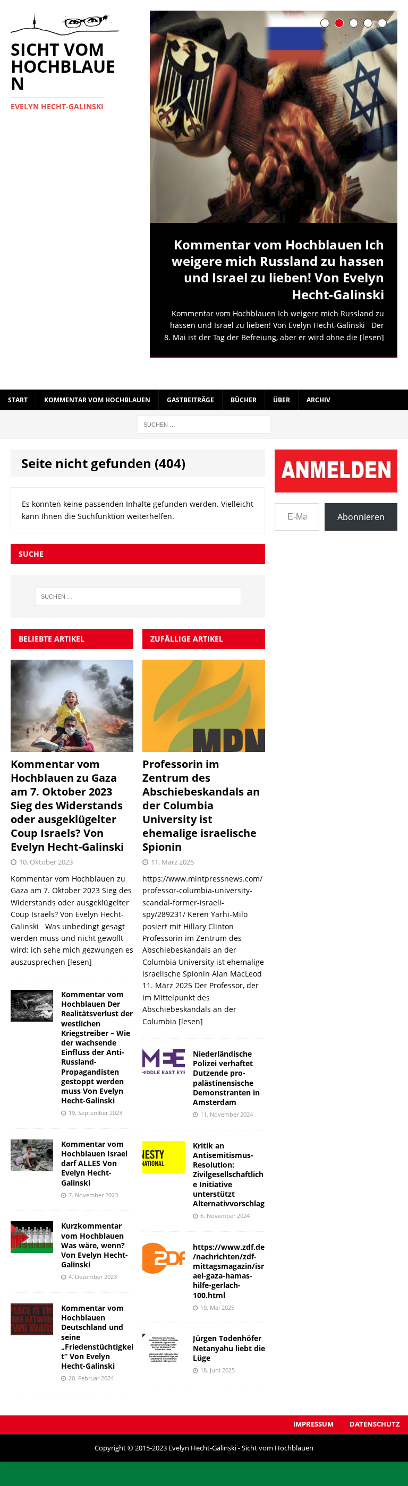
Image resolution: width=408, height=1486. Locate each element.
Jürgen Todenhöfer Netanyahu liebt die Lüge (229, 1327)
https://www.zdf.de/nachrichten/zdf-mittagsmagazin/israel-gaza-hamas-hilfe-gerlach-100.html (229, 1250)
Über (281, 379)
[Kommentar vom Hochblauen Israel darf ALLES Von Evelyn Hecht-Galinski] (32, 1144)
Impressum (313, 1403)
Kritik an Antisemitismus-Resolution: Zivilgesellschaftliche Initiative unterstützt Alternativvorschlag (229, 1154)
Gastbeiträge (190, 379)
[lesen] (372, 337)
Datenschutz (375, 1403)
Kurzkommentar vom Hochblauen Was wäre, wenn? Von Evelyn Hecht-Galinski (94, 1224)
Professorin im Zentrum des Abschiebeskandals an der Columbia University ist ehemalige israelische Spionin (201, 784)
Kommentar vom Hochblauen (97, 379)
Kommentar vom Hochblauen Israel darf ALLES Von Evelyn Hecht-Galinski (94, 1142)
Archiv (318, 379)
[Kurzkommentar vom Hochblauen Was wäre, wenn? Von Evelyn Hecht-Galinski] (32, 1226)
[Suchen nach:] (204, 403)
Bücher (244, 379)
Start (18, 379)
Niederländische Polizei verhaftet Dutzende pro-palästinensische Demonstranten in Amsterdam (226, 1057)
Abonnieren (361, 496)
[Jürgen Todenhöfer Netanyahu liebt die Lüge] (163, 1339)
